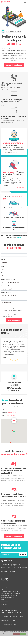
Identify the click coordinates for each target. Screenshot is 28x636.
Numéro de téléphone (6, 292)
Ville (2, 252)
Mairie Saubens (12, 412)
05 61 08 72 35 (4, 626)
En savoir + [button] (20, 188)
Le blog (2, 599)
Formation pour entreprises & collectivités (10, 593)
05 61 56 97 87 (4, 622)
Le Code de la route (5, 588)
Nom (2, 266)
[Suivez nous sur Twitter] (7, 579)
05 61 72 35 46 (4, 618)
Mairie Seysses (11, 415)
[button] (7, 367)
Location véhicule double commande (9, 591)
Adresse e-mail (5, 286)
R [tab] (20, 406)
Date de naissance (5, 273)
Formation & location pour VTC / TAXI (9, 595)
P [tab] (17, 406)
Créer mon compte (14, 320)
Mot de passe (4, 299)
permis (19, 237)
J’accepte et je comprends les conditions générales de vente (12, 315)
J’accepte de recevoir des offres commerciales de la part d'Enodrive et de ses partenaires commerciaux (14, 310)
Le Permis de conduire (6, 589)
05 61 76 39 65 (4, 614)
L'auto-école (3, 586)
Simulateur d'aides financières (8, 597)
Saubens (4, 412)
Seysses (4, 415)
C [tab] (3, 406)
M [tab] (14, 406)
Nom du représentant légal (8, 279)
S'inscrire (23, 554)
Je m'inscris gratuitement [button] (14, 65)
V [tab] (6, 409)
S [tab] (23, 406)
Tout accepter (23, 634)
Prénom (3, 259)
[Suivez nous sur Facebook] (3, 579)
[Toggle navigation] (25, 2)
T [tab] (3, 409)
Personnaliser (16, 634)
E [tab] (6, 406)
